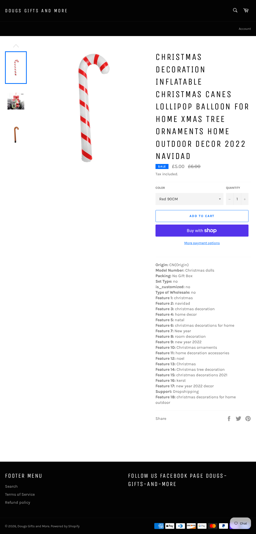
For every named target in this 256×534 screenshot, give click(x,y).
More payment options (202, 243)
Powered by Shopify (65, 526)
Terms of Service (20, 494)
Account (245, 29)
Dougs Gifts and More (36, 11)
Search (11, 486)
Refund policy (17, 502)
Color (160, 188)
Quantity (233, 188)
